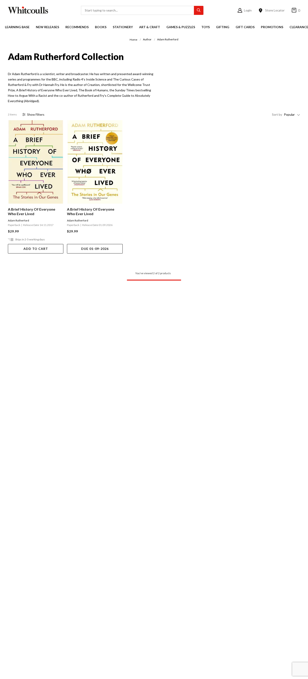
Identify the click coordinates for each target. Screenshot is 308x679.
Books (100, 27)
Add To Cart (35, 249)
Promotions (272, 27)
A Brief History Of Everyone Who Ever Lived (31, 211)
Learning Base (17, 27)
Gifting (222, 27)
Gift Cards (245, 27)
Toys (205, 27)
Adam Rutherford (18, 220)
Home (133, 39)
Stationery (123, 27)
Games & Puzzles (180, 27)
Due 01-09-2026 (95, 249)
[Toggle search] (198, 10)
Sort (277, 114)
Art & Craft (149, 27)
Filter (35, 114)
